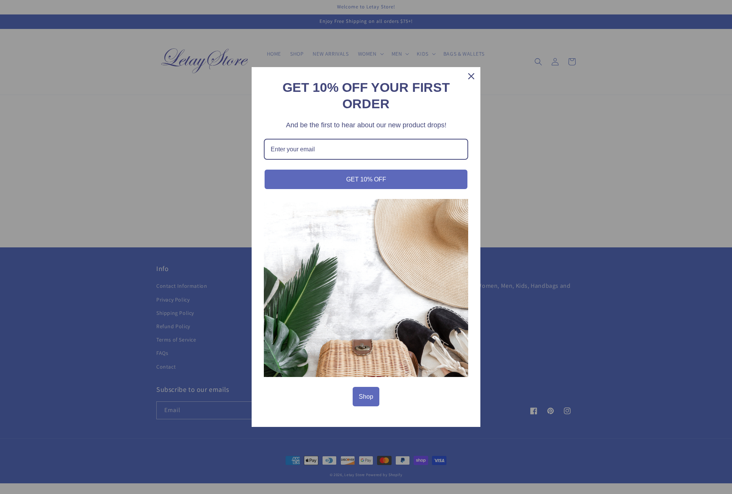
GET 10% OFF (366, 179)
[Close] (471, 76)
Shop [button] (366, 396)
